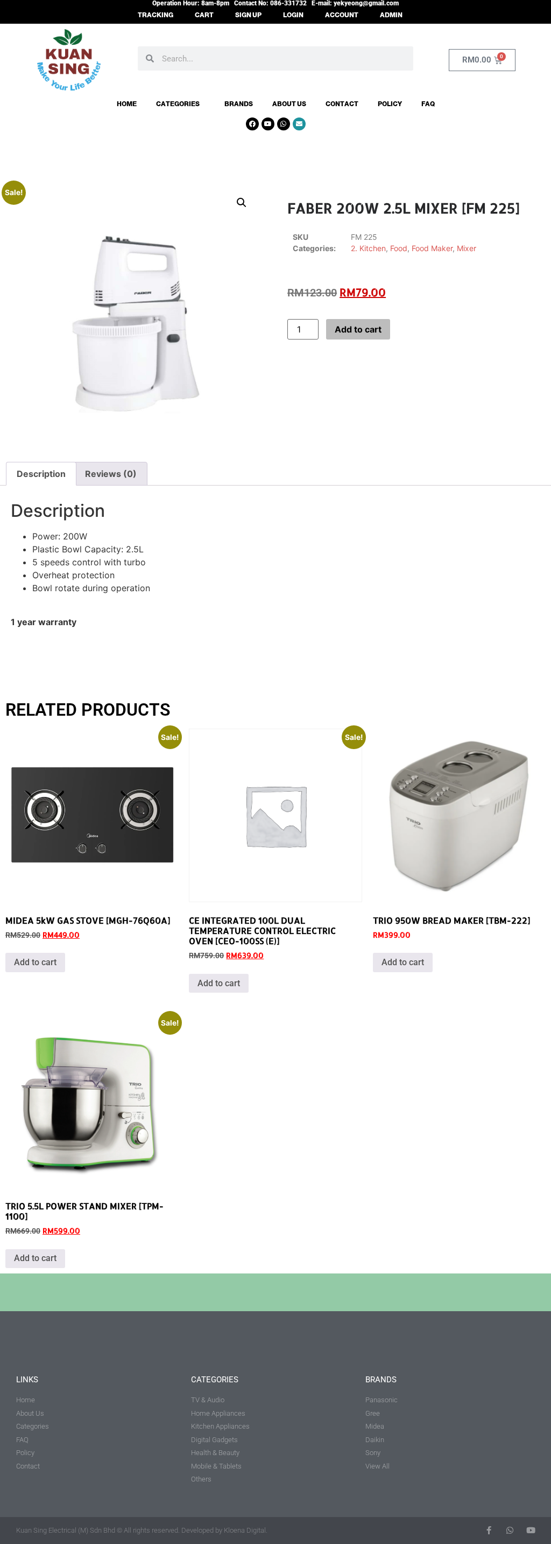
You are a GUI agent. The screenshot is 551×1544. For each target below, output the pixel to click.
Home (127, 104)
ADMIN (391, 15)
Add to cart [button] (35, 962)
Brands (238, 104)
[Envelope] (299, 123)
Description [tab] (41, 473)
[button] (241, 202)
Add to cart (358, 329)
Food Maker (432, 248)
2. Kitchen (368, 248)
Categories (178, 104)
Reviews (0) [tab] (111, 473)
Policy (390, 104)
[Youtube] (268, 123)
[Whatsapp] (283, 123)
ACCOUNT (341, 15)
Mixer (466, 248)
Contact (342, 104)
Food (398, 248)
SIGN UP (248, 15)
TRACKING (155, 15)
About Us (289, 104)
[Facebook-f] (489, 1530)
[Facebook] (252, 123)
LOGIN (293, 15)
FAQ (428, 104)
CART (204, 15)
